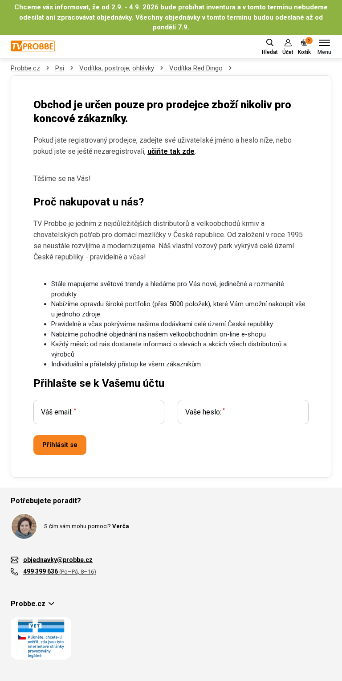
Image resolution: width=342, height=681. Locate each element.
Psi (59, 68)
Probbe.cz (25, 68)
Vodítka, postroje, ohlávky (116, 68)
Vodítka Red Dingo (196, 68)
